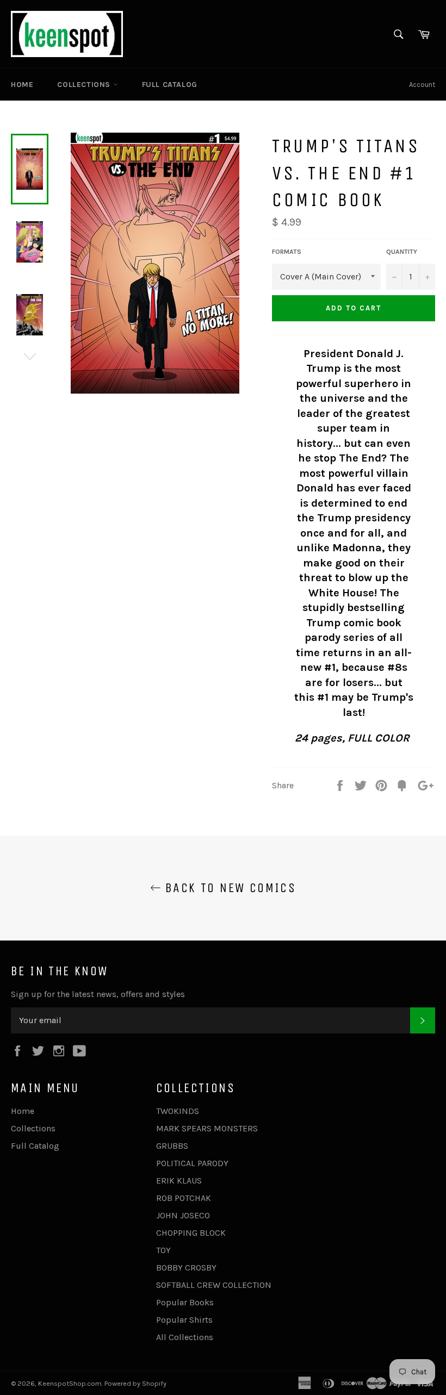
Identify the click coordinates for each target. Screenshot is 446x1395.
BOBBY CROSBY (186, 1267)
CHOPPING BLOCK (191, 1233)
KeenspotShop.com (70, 1383)
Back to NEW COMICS (228, 887)
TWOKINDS (177, 1111)
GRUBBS (172, 1146)
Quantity (401, 252)
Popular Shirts (184, 1320)
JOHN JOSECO (183, 1215)
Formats (286, 252)
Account (422, 84)
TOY (163, 1250)
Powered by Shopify (135, 1383)
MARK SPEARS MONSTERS (207, 1128)
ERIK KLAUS (179, 1180)
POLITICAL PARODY (192, 1163)
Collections (85, 84)
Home (22, 84)
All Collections (184, 1337)
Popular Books (185, 1302)
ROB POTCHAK (183, 1198)
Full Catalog (169, 84)
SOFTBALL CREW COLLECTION (213, 1285)
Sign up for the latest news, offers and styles (98, 994)
